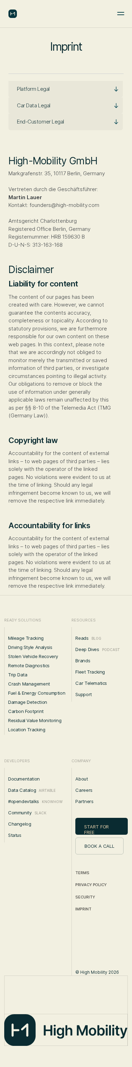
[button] (65, 89)
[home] (13, 13)
